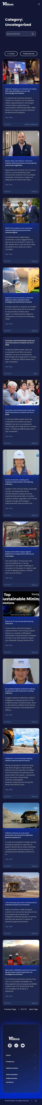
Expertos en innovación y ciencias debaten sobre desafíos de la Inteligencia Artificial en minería (19, 300)
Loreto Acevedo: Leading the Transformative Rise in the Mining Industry (19, 482)
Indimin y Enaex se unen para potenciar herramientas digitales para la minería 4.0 (19, 835)
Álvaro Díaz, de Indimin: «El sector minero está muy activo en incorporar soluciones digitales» (21, 163)
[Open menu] (39, 4)
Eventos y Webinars (31, 124)
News (35, 374)
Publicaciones (29, 53)
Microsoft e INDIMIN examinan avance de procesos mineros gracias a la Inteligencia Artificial (20, 972)
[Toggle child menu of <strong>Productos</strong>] (35, 1062)
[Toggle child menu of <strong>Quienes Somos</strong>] (35, 1068)
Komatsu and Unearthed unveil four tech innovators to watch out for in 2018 (20, 343)
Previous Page (10, 1009)
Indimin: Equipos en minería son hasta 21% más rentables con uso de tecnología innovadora (21, 91)
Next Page (33, 1009)
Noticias (34, 192)
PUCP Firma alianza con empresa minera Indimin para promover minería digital (18, 230)
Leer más (8, 117)
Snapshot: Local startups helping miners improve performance (18, 759)
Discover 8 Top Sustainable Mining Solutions (19, 622)
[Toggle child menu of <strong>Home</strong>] (35, 1055)
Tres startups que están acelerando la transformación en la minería (21, 904)
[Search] (33, 33)
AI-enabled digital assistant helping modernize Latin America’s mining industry (20, 691)
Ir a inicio (11, 53)
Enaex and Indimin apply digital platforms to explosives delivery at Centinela (19, 554)
